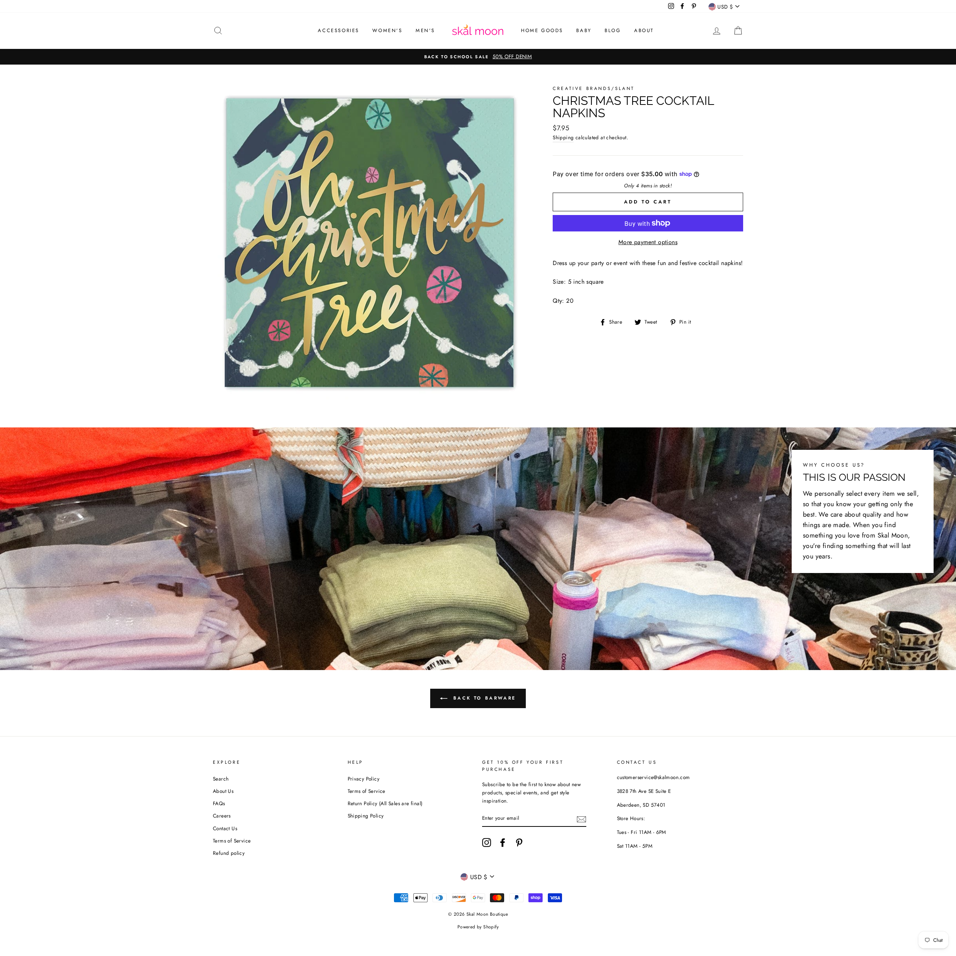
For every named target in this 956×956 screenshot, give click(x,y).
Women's (387, 30)
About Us (223, 791)
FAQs (219, 803)
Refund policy (229, 853)
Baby (583, 30)
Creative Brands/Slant (594, 88)
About (644, 30)
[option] (478, 57)
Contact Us (225, 828)
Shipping (563, 137)
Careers (222, 815)
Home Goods (542, 30)
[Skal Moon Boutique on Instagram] (486, 842)
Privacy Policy (364, 778)
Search (221, 778)
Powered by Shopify (478, 927)
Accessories (338, 30)
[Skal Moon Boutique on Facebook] (502, 842)
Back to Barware (483, 698)
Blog (613, 30)
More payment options (647, 242)
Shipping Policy (366, 815)
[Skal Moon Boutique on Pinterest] (519, 842)
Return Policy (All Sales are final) (385, 803)
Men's (425, 30)
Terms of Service (232, 840)
